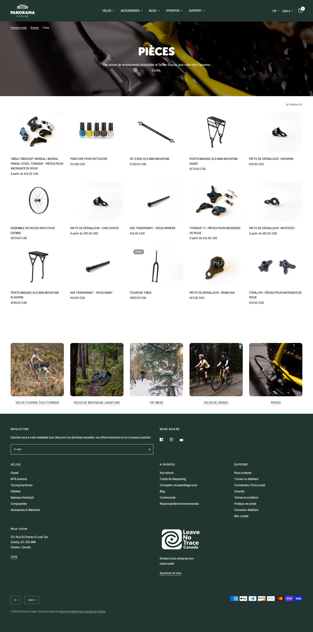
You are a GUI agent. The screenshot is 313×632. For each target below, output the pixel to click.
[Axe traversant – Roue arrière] (156, 202)
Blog (152, 10)
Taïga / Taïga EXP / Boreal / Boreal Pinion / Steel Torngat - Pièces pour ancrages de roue (37, 163)
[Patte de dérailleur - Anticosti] (275, 202)
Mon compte (241, 516)
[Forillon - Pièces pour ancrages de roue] (275, 266)
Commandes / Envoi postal (249, 485)
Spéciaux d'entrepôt (22, 497)
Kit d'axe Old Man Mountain (149, 158)
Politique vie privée (245, 503)
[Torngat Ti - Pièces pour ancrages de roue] (216, 202)
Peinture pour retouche (88, 158)
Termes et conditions (246, 497)
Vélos (106, 10)
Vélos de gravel (216, 402)
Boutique (35, 27)
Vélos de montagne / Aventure (97, 402)
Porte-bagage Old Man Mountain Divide (214, 161)
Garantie (239, 491)
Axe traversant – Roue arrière (152, 228)
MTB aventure (19, 479)
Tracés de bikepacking (173, 479)
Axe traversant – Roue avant (91, 292)
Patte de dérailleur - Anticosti (271, 228)
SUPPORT (241, 464)
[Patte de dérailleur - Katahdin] (275, 132)
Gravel (15, 472)
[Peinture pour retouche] (96, 132)
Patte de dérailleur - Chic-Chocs (94, 228)
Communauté (167, 497)
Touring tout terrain (22, 485)
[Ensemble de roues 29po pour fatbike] (37, 202)
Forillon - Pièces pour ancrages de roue (275, 295)
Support (195, 10)
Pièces (276, 402)
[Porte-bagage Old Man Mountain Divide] (216, 132)
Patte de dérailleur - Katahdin (271, 158)
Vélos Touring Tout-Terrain (37, 402)
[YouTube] (184, 440)
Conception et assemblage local (178, 485)
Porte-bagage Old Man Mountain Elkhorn (35, 295)
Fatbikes (15, 491)
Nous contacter (243, 472)
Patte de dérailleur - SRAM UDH (212, 292)
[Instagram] (174, 439)
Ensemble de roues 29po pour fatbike (33, 230)
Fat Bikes (156, 402)
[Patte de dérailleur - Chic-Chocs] (96, 202)
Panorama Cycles (19, 27)
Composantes (19, 503)
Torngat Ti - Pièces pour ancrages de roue (215, 230)
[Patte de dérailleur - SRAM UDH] (216, 266)
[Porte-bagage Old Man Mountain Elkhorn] (37, 266)
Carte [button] (14, 556)
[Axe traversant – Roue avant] (96, 266)
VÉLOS (16, 464)
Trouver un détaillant (246, 479)
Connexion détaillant (246, 510)
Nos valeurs (167, 472)
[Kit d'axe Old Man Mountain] (156, 132)
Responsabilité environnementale (179, 503)
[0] (299, 10)
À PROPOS (167, 464)
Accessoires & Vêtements (25, 510)
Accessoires (130, 10)
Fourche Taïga (140, 292)
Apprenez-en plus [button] (170, 573)
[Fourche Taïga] (156, 266)
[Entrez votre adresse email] (149, 449)
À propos (172, 10)
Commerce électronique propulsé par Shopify (82, 611)
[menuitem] (108, 10)
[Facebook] (164, 439)
